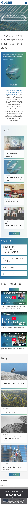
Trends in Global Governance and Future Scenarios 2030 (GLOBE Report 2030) (14, 92)
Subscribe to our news (14, 483)
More (14, 289)
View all (14, 233)
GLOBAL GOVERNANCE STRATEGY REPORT (14, 22)
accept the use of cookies (17, 502)
